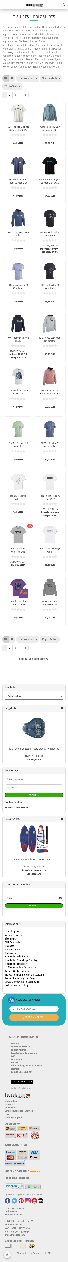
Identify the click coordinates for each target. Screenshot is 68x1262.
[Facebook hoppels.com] (7, 1200)
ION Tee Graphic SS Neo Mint (18, 444)
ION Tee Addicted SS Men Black (50, 233)
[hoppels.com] (34, 4)
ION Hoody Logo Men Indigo (18, 233)
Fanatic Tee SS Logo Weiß (50, 550)
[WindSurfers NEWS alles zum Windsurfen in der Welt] (41, 1200)
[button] (5, 78)
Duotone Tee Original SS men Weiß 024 (18, 128)
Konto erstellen (13, 802)
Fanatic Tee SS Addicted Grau (18, 550)
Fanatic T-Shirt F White (18, 497)
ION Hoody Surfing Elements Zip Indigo (50, 392)
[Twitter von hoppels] (14, 1200)
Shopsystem (23, 1253)
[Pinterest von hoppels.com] (21, 1200)
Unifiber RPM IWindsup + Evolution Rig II (34, 859)
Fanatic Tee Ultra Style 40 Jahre (18, 602)
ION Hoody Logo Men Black (18, 339)
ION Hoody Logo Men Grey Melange (49, 339)
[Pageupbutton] (59, 1257)
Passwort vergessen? (16, 807)
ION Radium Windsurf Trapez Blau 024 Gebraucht (34, 749)
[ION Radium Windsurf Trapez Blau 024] (34, 728)
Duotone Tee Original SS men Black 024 (49, 181)
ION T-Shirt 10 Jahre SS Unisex (18, 392)
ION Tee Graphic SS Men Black (49, 286)
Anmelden (34, 795)
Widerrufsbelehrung (21, 1088)
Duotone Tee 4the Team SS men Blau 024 (18, 181)
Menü (4, 4)
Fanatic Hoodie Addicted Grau (49, 602)
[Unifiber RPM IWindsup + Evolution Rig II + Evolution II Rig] (34, 839)
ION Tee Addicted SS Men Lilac (18, 286)
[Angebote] (62, 708)
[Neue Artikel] (62, 819)
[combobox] (27, 78)
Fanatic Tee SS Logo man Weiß (50, 497)
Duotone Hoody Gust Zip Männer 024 (49, 128)
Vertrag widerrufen (22, 1082)
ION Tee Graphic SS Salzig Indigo (49, 444)
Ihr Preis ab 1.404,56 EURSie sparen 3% (34, 870)
